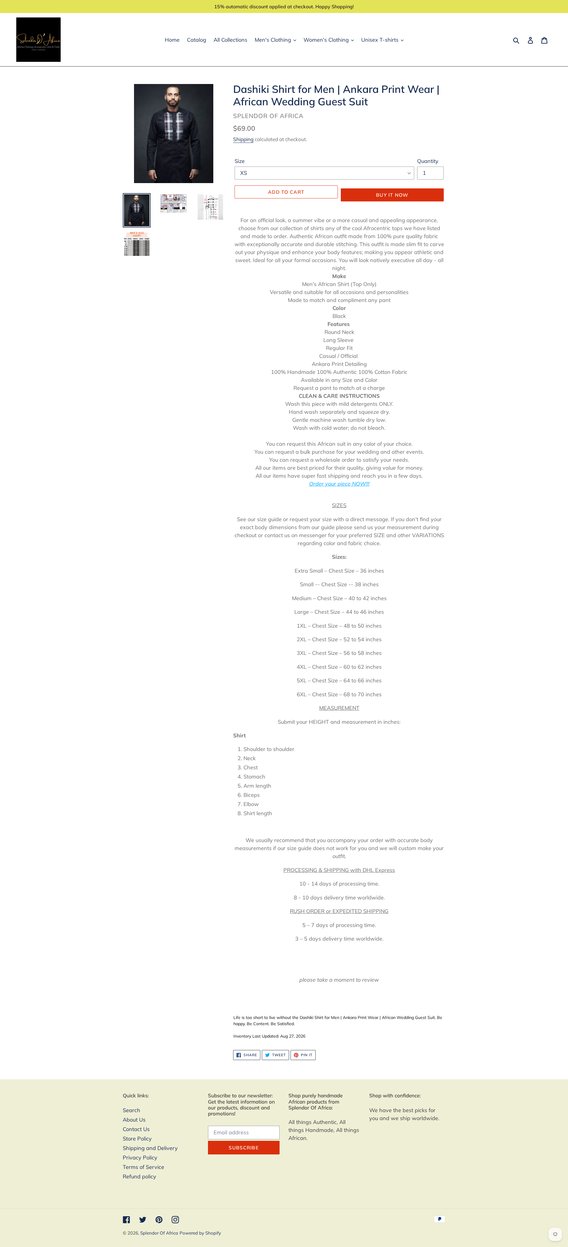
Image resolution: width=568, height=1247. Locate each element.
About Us (134, 1119)
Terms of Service (143, 1167)
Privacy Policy (140, 1157)
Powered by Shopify (200, 1233)
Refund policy (139, 1176)
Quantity (427, 161)
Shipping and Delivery (150, 1148)
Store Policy (137, 1138)
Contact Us (136, 1129)
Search (131, 1110)
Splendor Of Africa (159, 1233)
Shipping (243, 139)
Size (240, 161)
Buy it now (392, 195)
